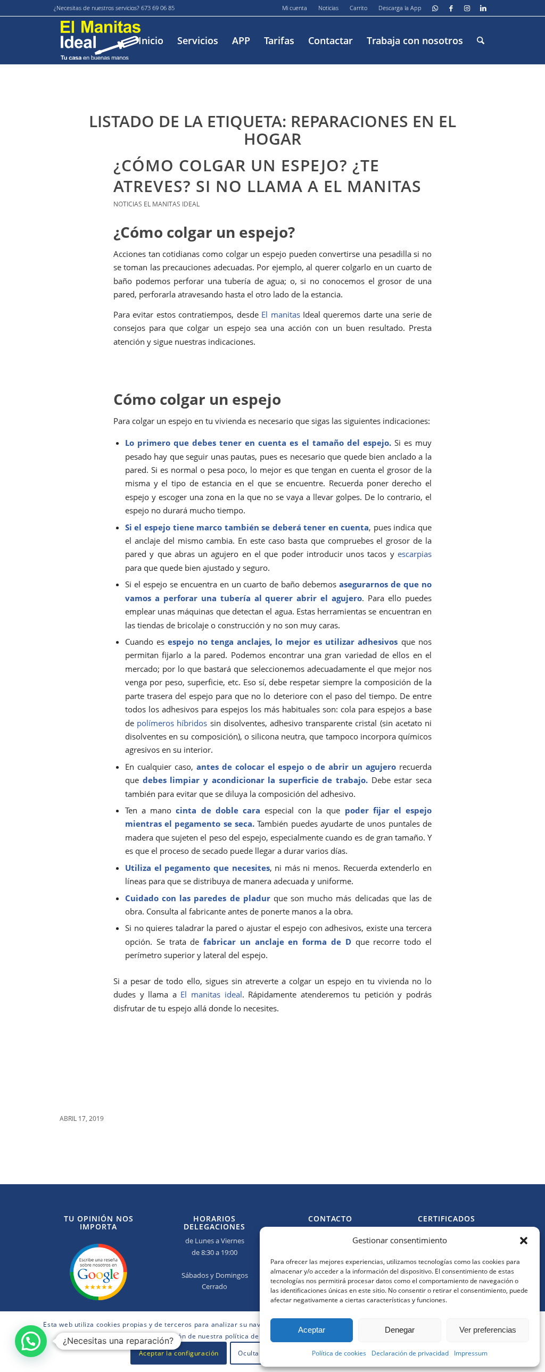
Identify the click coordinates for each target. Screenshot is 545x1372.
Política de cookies (339, 1353)
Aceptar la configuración (179, 1353)
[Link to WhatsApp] (435, 8)
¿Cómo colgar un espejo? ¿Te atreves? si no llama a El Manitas (267, 175)
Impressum (471, 1353)
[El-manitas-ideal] (100, 40)
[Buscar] (480, 40)
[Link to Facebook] (451, 8)
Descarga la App (400, 8)
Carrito (358, 8)
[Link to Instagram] (467, 8)
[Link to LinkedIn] (483, 8)
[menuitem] (295, 8)
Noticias (328, 8)
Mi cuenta (294, 8)
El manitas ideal (211, 994)
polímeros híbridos (172, 723)
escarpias (415, 553)
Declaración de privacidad (410, 1353)
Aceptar (311, 1329)
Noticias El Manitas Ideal (156, 204)
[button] (523, 1240)
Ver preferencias (487, 1329)
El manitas (280, 314)
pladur (256, 898)
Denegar (400, 1329)
